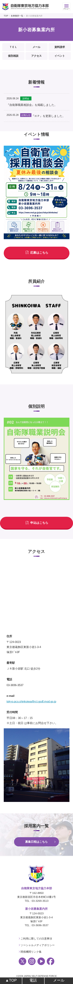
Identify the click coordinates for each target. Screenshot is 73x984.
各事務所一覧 (17, 16)
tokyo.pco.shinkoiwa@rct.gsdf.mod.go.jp (31, 701)
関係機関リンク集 (31, 951)
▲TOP (11, 980)
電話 (33, 980)
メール (36, 46)
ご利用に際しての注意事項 (36, 938)
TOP (6, 16)
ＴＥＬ (13, 46)
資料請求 (59, 46)
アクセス (36, 55)
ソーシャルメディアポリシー (38, 945)
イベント (59, 55)
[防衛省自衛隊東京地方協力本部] (25, 6)
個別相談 (13, 55)
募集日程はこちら (36, 841)
